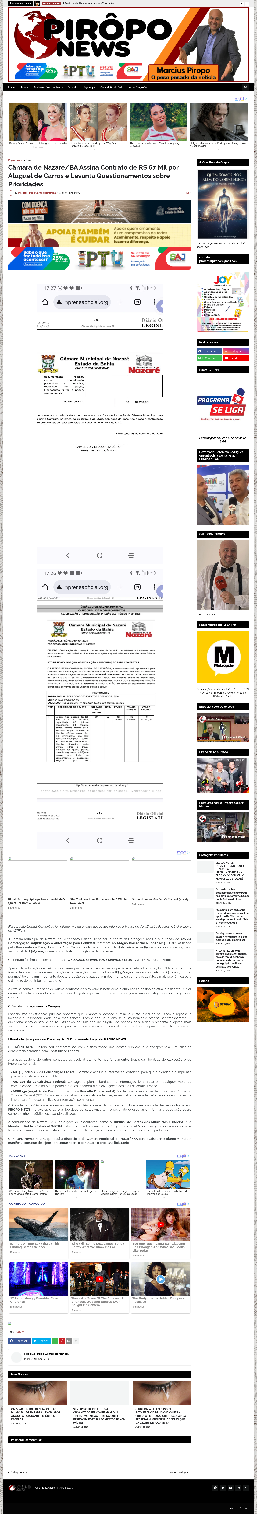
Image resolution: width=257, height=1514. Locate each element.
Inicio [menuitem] (11, 87)
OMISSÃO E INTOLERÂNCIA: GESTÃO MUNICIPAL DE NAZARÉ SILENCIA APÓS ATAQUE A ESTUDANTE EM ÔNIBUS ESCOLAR (35, 1414)
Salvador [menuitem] (72, 87)
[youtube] (231, 1488)
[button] (242, 4)
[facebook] (215, 1488)
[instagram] (238, 1488)
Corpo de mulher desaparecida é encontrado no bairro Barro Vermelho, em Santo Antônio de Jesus (232, 894)
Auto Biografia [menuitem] (138, 87)
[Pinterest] (62, 1341)
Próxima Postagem (179, 1472)
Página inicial (15, 160)
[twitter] (223, 1488)
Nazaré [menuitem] (24, 87)
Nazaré (30, 160)
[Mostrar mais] (76, 1341)
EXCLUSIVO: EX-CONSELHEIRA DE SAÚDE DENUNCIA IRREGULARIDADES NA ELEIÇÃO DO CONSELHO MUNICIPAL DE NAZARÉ (230, 870)
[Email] (69, 1341)
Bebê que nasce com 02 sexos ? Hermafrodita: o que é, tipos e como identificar (231, 936)
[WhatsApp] (55, 1341)
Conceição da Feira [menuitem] (112, 87)
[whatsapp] (246, 1488)
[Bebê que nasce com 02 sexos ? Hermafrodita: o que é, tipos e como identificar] (205, 937)
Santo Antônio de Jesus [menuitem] (48, 87)
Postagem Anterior (20, 1472)
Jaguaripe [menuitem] (89, 87)
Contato (244, 1508)
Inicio (232, 1508)
